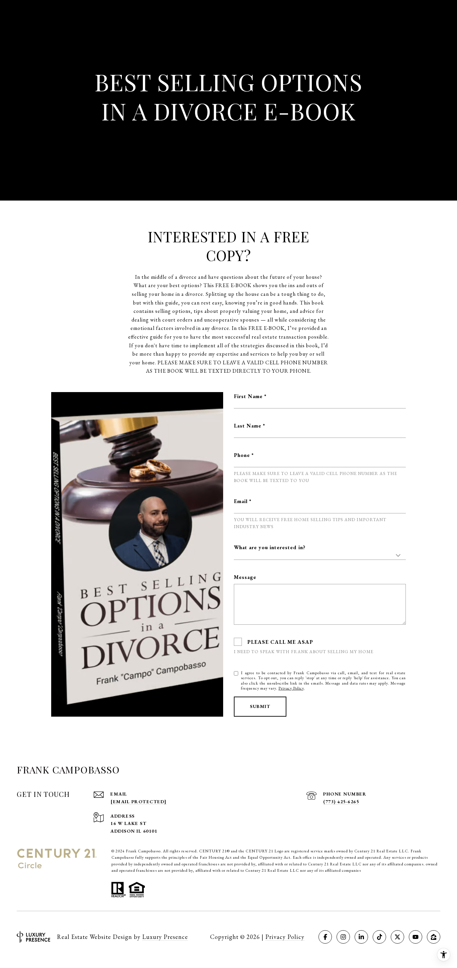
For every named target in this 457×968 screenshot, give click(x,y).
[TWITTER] (397, 937)
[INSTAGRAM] (343, 937)
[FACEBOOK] (325, 937)
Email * (243, 501)
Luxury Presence (165, 937)
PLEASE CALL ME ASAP (280, 641)
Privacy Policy (291, 688)
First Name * (250, 396)
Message (245, 577)
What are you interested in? (269, 547)
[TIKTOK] (379, 937)
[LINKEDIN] (361, 937)
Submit (260, 706)
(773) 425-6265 (341, 802)
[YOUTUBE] (415, 937)
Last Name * (249, 425)
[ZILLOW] (433, 937)
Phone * (244, 455)
